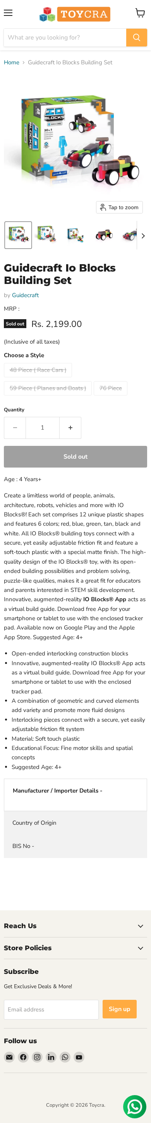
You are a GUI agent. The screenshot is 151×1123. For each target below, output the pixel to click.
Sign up (119, 1009)
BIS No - (23, 846)
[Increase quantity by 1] (70, 428)
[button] (18, 235)
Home (11, 62)
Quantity (14, 410)
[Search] (136, 37)
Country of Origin (34, 823)
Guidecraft (25, 295)
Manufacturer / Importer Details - (58, 791)
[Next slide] (143, 235)
